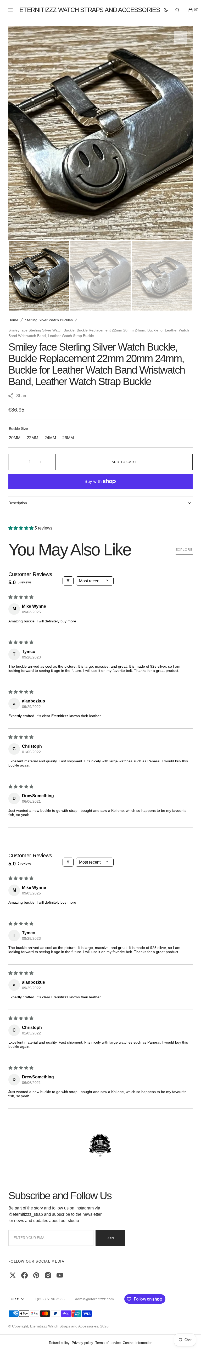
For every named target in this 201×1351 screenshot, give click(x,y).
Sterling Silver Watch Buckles (49, 320)
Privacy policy (82, 1343)
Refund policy (59, 1343)
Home (13, 320)
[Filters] (68, 581)
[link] (100, 1145)
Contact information (137, 1343)
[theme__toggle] (166, 10)
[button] (177, 10)
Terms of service (108, 1343)
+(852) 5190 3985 (50, 1299)
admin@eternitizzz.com (94, 1299)
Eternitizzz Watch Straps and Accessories (64, 1326)
